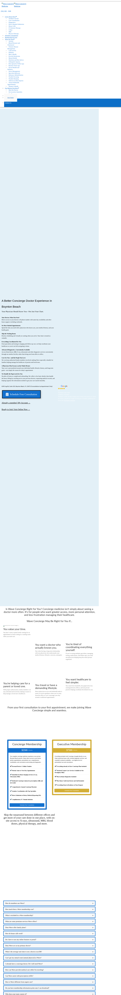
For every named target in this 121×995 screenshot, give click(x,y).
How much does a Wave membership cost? (19, 909)
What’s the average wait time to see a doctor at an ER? (23, 952)
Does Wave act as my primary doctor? (18, 945)
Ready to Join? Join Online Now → (16, 409)
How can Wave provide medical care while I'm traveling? (24, 970)
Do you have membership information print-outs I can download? (27, 988)
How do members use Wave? (15, 903)
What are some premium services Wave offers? (21, 921)
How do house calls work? (14, 933)
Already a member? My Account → (16, 403)
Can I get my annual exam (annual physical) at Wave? (23, 958)
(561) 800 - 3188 (6, 11)
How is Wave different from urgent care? (19, 982)
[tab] (49, 903)
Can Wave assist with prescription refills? (19, 976)
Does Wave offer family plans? (15, 927)
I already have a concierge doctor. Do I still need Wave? (24, 964)
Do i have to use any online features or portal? (20, 939)
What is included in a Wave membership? (19, 915)
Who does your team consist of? (16, 994)
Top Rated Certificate (69, 400)
